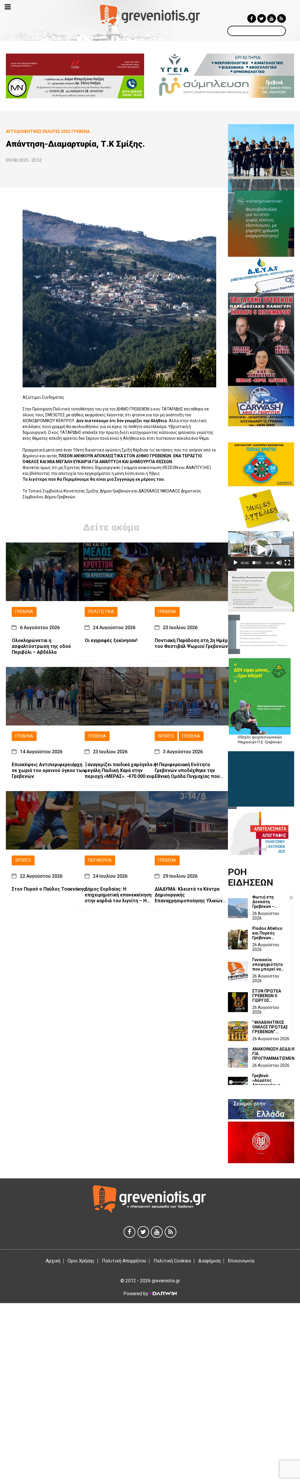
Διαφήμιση (209, 1261)
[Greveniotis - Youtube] (271, 18)
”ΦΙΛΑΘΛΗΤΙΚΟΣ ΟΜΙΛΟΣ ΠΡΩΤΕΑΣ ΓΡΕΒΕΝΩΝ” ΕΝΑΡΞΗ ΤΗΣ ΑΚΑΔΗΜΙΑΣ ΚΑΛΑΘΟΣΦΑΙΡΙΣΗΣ (271, 1027)
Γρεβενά (24, 611)
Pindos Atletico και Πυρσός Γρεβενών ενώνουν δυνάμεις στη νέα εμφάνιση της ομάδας (267, 933)
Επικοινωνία (241, 1261)
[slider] (257, 562)
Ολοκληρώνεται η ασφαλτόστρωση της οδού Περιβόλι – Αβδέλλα (41, 646)
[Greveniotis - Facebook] (251, 18)
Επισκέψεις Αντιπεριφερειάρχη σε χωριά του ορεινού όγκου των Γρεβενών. (49, 770)
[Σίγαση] (279, 563)
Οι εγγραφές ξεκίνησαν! (111, 640)
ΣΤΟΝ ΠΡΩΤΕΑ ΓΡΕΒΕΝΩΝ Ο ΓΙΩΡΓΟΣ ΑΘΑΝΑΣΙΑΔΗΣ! (267, 996)
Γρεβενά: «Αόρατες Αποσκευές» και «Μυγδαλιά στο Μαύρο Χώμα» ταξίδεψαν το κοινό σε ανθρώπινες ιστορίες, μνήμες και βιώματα (268, 1080)
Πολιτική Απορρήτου (124, 1261)
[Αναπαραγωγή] (235, 563)
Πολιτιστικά (101, 611)
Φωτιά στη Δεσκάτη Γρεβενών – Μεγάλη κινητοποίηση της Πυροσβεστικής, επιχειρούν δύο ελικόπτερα (268, 902)
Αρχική (53, 1261)
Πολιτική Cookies (172, 1261)
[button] (261, 550)
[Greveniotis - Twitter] (261, 18)
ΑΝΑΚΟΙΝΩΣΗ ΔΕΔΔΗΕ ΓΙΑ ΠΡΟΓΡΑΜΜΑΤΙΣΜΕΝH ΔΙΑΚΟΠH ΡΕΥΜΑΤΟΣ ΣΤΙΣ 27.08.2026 (274, 1054)
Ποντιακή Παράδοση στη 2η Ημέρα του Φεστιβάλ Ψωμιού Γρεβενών (192, 643)
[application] (261, 549)
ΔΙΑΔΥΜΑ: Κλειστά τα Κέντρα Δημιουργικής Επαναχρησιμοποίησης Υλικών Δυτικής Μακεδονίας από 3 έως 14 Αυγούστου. (190, 895)
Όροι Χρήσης (81, 1261)
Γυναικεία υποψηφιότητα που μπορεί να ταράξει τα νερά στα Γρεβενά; (268, 964)
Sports (166, 736)
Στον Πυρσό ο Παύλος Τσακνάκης (49, 889)
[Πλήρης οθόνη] (287, 563)
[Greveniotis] (150, 15)
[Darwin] (162, 1293)
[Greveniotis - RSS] (281, 18)
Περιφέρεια (100, 860)
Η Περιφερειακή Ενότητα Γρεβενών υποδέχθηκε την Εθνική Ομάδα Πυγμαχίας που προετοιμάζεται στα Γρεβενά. (188, 770)
